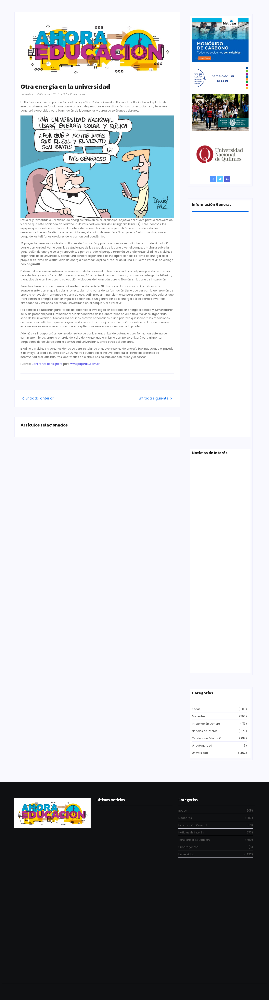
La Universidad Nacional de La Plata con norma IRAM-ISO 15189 (217, 353)
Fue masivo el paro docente (211, 596)
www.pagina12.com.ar (85, 364)
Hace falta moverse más (209, 527)
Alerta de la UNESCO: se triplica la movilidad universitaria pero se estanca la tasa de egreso (220, 281)
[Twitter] (220, 179)
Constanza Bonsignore (47, 364)
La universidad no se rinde (112, 855)
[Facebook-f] (213, 179)
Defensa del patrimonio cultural (214, 664)
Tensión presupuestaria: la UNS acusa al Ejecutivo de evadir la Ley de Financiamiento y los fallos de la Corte (219, 425)
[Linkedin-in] (227, 179)
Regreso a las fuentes (110, 969)
